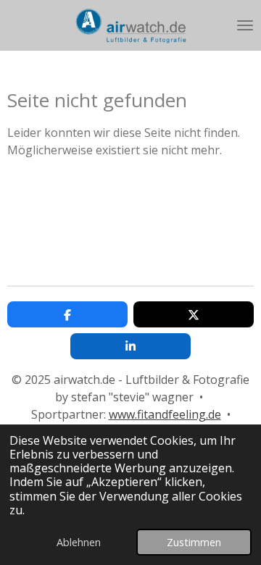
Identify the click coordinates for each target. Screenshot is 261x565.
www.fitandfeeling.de (165, 414)
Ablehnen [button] (79, 542)
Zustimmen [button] (194, 542)
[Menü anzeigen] (245, 25)
